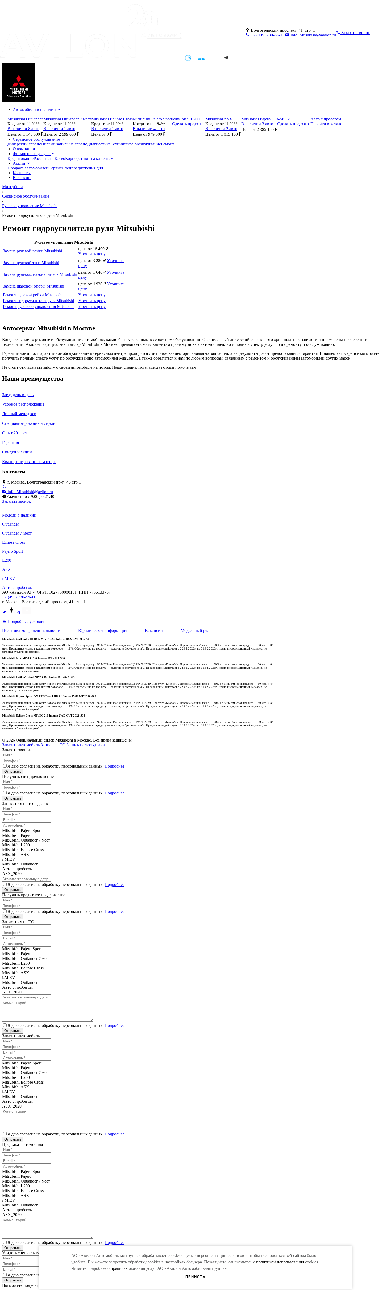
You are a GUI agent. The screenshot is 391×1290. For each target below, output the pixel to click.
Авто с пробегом (17, 587)
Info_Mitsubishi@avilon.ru (312, 35)
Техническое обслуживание (136, 144)
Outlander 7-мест (17, 533)
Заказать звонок (16, 501)
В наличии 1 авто (59, 128)
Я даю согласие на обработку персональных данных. (65, 766)
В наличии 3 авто (257, 124)
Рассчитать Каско (49, 158)
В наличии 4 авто (149, 128)
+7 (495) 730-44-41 (267, 35)
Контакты (22, 172)
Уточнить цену (92, 254)
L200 (6, 560)
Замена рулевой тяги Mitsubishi (31, 262)
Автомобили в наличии (35, 109)
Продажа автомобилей (27, 168)
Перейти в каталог (327, 124)
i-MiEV (8, 578)
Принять (195, 1277)
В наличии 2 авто (221, 128)
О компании (24, 149)
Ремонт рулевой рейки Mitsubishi (33, 295)
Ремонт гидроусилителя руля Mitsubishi (38, 300)
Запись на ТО (53, 745)
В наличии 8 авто (23, 128)
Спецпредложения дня (82, 168)
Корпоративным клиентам (89, 158)
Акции (19, 163)
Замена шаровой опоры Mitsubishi (33, 286)
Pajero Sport (12, 551)
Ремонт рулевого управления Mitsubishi (38, 306)
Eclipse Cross (13, 542)
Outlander (10, 524)
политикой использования (280, 1262)
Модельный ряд (195, 630)
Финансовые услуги (32, 153)
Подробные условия (25, 621)
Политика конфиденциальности (31, 630)
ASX (6, 569)
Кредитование (20, 158)
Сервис (55, 168)
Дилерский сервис (24, 144)
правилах (119, 1268)
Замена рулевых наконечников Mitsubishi (40, 274)
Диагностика (99, 144)
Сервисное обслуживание (37, 139)
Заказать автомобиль (21, 745)
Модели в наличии (19, 515)
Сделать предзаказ (188, 124)
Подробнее (114, 766)
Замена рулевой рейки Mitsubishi (32, 251)
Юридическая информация (102, 630)
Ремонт (167, 144)
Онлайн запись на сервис (64, 144)
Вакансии (22, 177)
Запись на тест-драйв (85, 745)
